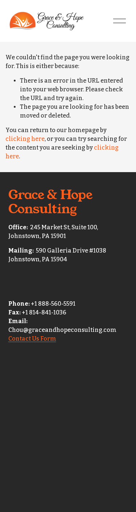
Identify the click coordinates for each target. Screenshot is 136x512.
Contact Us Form (32, 338)
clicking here (25, 138)
